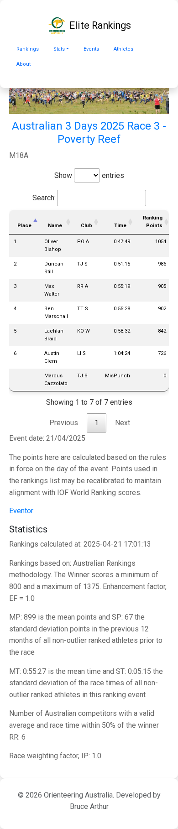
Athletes (123, 49)
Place (24, 226)
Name (55, 226)
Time (120, 226)
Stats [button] (59, 49)
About (23, 64)
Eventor (21, 510)
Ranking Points (152, 222)
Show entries (89, 175)
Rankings (27, 49)
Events (91, 49)
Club (86, 226)
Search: (44, 197)
